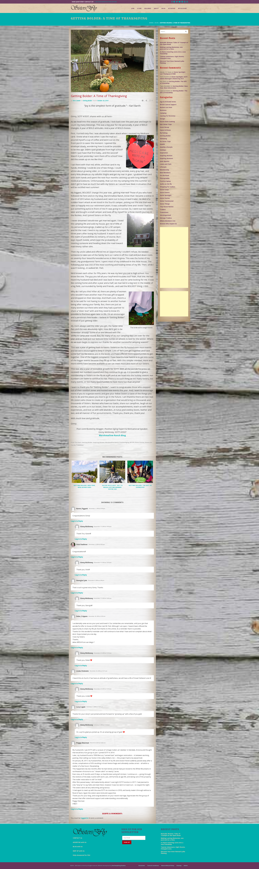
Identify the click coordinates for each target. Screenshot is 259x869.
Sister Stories (139, 442)
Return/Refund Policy (167, 865)
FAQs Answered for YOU (81, 855)
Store (139, 8)
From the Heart (76, 442)
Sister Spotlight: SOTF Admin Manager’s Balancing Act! (173, 78)
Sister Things (165, 204)
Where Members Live (167, 221)
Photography (164, 178)
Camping (163, 113)
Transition (79, 445)
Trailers (163, 209)
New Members (165, 173)
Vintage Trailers (166, 218)
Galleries (147, 8)
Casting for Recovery (167, 116)
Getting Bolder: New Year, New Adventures (84, 486)
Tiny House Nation (166, 207)
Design (162, 119)
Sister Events (165, 192)
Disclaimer (142, 865)
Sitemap (178, 865)
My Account (182, 8)
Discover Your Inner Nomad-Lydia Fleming (172, 62)
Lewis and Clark (165, 164)
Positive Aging (124, 442)
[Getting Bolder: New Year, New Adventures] (84, 472)
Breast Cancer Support (168, 104)
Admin (186, 865)
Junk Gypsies (164, 161)
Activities (171, 8)
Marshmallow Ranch (112, 442)
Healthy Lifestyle (166, 147)
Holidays (163, 150)
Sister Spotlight (165, 195)
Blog (163, 8)
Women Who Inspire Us (168, 224)
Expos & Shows (165, 130)
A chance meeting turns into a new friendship (173, 53)
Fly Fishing (163, 133)
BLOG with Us (78, 847)
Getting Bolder (87, 101)
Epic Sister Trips (166, 124)
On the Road (164, 175)
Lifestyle (163, 167)
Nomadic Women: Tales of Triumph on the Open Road (174, 43)
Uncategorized (165, 215)
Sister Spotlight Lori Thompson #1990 (172, 73)
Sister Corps (164, 190)
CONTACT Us (77, 838)
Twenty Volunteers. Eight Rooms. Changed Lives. (172, 57)
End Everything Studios (119, 865)
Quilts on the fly (166, 184)
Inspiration (164, 153)
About (156, 8)
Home (151, 23)
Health (162, 144)
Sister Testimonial (166, 201)
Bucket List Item (166, 107)
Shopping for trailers (167, 187)
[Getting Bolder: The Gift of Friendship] (140, 472)
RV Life (132, 442)
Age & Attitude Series (168, 102)
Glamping (163, 139)
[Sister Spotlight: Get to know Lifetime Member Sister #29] (112, 472)
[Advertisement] (174, 257)
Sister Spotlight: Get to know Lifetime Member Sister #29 (112, 487)
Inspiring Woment (166, 158)
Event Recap (164, 127)
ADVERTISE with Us (79, 842)
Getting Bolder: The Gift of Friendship (140, 486)
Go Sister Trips (165, 141)
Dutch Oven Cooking (167, 122)
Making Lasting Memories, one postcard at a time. (171, 48)
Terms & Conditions (153, 865)
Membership (164, 170)
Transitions (164, 212)
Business (163, 110)
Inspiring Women (99, 442)
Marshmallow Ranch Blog (112, 435)
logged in (84, 818)
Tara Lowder (77, 101)
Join (132, 8)
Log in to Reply (77, 521)
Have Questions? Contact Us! (82, 2)
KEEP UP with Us (78, 851)
